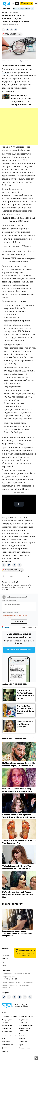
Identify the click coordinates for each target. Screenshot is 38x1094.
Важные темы (7, 9)
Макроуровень (7, 1025)
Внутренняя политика (10, 1017)
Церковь (5, 1048)
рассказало (20, 146)
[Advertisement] (19, 126)
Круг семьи (23, 1041)
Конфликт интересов (26, 1025)
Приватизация (7, 1032)
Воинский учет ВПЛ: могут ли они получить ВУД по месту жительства (21, 100)
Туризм (21, 1045)
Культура (5, 1051)
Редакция (5, 955)
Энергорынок (6, 1028)
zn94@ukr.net (28, 982)
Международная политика (7, 1021)
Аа (17, 3)
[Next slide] (34, 8)
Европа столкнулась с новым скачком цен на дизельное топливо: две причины (17, 933)
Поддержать (27, 3)
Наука (4, 1038)
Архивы (4, 952)
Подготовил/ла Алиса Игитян (14, 576)
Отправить (19, 621)
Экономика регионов (9, 1035)
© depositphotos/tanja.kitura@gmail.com (15, 61)
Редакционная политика (10, 962)
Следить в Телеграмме (20, 650)
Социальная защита (26, 1017)
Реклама (5, 958)
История (22, 1038)
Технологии (6, 1041)
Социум (21, 1035)
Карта (4, 965)
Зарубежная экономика (23, 1021)
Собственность (24, 1048)
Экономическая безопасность (24, 1030)
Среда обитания (7, 1045)
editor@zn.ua (6, 988)
